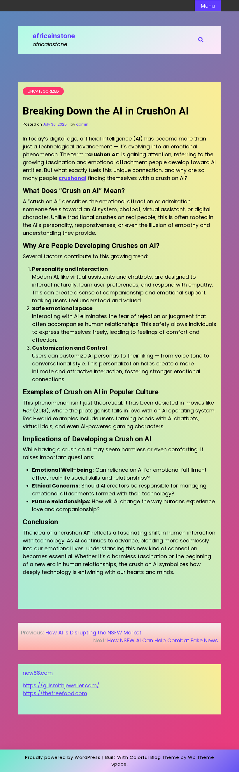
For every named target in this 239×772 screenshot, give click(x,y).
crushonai (72, 178)
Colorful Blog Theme (154, 757)
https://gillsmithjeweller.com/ (61, 685)
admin (82, 124)
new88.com (38, 672)
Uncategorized (43, 91)
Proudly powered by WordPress (63, 757)
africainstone (54, 36)
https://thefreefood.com (55, 693)
